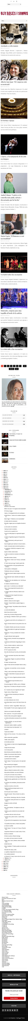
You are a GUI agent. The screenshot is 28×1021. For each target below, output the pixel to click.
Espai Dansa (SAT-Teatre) (7, 915)
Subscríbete (14, 998)
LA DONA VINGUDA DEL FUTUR (11, 700)
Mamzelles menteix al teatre (10, 557)
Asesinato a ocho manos (9, 46)
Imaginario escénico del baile (10, 803)
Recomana (4, 935)
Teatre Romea (5, 959)
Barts (3, 899)
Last (17, 369)
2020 (4, 475)
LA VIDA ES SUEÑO (8, 825)
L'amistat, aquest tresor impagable (11, 756)
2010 (4, 865)
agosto (6, 496)
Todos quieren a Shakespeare (10, 568)
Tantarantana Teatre (6, 947)
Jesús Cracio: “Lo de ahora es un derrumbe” (13, 586)
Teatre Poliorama (5, 957)
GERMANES (12, 459)
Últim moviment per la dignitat (11, 764)
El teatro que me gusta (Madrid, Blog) (10, 909)
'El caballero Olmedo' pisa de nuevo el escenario (14, 627)
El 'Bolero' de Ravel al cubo (10, 662)
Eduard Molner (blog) (6, 905)
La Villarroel (4, 926)
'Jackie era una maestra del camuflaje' (12, 711)
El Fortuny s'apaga (7, 120)
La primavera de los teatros (10, 758)
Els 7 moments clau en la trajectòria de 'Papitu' (14, 689)
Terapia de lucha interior (9, 747)
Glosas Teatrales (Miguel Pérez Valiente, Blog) (12, 919)
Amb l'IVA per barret (8, 598)
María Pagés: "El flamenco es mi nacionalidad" (14, 518)
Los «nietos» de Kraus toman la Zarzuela (13, 838)
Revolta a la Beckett (8, 833)
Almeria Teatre (5, 897)
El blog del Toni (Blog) (7, 907)
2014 (4, 486)
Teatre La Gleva (5, 952)
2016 (4, 482)
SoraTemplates (12, 1018)
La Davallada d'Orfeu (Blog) (8, 924)
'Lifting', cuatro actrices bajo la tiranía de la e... (14, 671)
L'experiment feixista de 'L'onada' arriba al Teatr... (15, 831)
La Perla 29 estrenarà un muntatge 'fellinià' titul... (15, 776)
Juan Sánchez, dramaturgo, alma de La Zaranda (14, 797)
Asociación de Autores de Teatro (9, 898)
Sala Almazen (5, 938)
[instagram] (17, 1)
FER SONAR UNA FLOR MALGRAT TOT (13, 727)
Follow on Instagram (8, 424)
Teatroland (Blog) (5, 963)
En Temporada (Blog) (6, 910)
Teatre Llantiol (5, 953)
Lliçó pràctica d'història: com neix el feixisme (13, 772)
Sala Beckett (4, 940)
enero (6, 859)
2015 (4, 484)
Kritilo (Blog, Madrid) (6, 921)
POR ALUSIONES (8, 697)
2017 (4, 481)
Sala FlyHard (4, 941)
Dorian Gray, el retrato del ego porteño (13, 614)
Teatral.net (4, 948)
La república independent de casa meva (12, 852)
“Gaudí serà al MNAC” (9, 731)
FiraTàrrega (4, 918)
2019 (4, 477)
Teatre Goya (4, 951)
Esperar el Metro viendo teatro (11, 551)
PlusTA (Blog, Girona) (6, 932)
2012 (4, 861)
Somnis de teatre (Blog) (7, 944)
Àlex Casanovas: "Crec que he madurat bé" (13, 713)
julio (6, 498)
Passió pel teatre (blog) (7, 931)
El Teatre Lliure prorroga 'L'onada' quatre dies (14, 563)
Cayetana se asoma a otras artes (11, 786)
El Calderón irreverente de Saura (11, 583)
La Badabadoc (5, 922)
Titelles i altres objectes (9, 739)
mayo (6, 501)
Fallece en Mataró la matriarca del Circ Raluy (14, 770)
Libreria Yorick (5, 927)
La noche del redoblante (9, 610)
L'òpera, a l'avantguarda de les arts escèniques (14, 513)
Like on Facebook (7, 418)
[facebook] (11, 1)
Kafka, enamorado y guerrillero (11, 737)
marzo (6, 505)
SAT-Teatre (4, 943)
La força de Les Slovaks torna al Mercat (12, 774)
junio (6, 499)
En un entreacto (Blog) (7, 912)
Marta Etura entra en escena (10, 612)
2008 (4, 868)
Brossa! (6, 805)
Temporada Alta (5, 965)
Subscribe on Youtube (8, 421)
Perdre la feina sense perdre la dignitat (12, 715)
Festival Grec (4, 916)
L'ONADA (6, 729)
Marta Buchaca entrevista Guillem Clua (12, 752)
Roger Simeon (5, 937)
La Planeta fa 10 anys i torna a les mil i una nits (14, 856)
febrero (7, 858)
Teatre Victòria (5, 960)
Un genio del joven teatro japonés (11, 636)
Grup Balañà (4, 920)
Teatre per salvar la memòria (10, 529)
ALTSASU (11, 452)
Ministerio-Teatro (5, 929)
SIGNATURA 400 (8, 844)
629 (25, 366)
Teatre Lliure (4, 954)
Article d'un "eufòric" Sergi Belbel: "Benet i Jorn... (15, 705)
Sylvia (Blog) (4, 946)
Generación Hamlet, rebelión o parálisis (12, 725)
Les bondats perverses (9, 741)
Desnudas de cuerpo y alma (10, 849)
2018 (4, 479)
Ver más (12, 406)
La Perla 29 (4, 925)
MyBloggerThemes (20, 1018)
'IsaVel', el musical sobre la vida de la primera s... (14, 546)
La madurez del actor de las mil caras (12, 814)
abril (6, 503)
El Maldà (4, 908)
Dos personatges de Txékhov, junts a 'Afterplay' (14, 684)
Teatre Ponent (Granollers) (7, 958)
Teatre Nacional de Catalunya (8, 955)
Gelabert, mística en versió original (11, 600)
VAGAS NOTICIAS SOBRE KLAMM (17, 440)
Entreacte (4, 913)
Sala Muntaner (5, 942)
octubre (7, 492)
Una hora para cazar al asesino (11, 791)
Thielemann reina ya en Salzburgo (11, 571)
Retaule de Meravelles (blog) (8, 936)
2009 (4, 866)
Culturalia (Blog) (5, 904)
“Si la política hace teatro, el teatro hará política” (14, 823)
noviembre (7, 491)
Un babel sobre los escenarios (11, 274)
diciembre (7, 489)
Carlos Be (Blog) (5, 903)
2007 (4, 870)
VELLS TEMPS (12, 446)
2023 (4, 470)
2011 (4, 863)
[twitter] (14, 1)
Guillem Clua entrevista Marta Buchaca (12, 754)
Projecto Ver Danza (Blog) (7, 933)
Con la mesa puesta (8, 749)
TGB (3, 966)
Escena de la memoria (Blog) (8, 914)
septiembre (8, 494)
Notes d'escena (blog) (6, 930)
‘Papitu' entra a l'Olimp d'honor (11, 692)
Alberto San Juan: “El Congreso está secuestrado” (15, 508)
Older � (11, 369)
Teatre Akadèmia (5, 949)
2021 (4, 474)
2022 (4, 472)
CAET (3, 902)
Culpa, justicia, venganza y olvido (11, 647)
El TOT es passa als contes (10, 649)
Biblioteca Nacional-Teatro (7, 901)
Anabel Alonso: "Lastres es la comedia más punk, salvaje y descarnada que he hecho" (11, 197)
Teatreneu (4, 961)
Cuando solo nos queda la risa (11, 531)
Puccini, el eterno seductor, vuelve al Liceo (13, 645)
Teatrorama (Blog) (6, 964)
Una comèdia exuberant (9, 854)
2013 (4, 488)
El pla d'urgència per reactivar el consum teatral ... (15, 543)
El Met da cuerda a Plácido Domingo (12, 836)
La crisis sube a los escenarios (12, 349)
